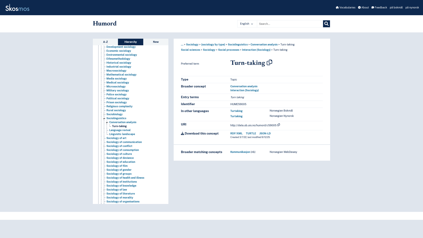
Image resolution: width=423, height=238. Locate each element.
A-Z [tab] (105, 41)
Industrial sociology (118, 66)
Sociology (192, 44)
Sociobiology (114, 114)
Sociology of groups (119, 173)
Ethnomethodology (118, 58)
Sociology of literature (120, 193)
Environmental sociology (121, 54)
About (365, 7)
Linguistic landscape (122, 134)
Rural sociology (116, 110)
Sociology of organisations (122, 201)
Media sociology (116, 78)
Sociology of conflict (119, 146)
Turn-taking (119, 126)
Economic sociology (118, 50)
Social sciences (190, 49)
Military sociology (117, 90)
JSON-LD (265, 133)
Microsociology (116, 86)
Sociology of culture (119, 154)
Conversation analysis (122, 122)
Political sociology (117, 98)
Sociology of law (116, 189)
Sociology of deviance (120, 157)
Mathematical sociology (121, 74)
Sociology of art (116, 138)
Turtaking (236, 111)
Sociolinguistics (116, 118)
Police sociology (116, 94)
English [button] (245, 23)
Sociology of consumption (122, 150)
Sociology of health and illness (125, 177)
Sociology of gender (119, 169)
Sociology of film (117, 165)
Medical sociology (117, 82)
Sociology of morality (119, 197)
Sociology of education (120, 161)
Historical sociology (118, 62)
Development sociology (121, 46)
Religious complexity (119, 106)
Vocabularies (347, 7)
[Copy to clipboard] (269, 62)
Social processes (228, 49)
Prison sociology (116, 102)
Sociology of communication (124, 142)
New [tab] (156, 41)
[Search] (326, 23)
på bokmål (396, 7)
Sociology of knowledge (121, 185)
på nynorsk (412, 7)
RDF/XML (236, 133)
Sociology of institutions (121, 181)
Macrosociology (116, 70)
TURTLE (251, 133)
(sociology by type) (213, 44)
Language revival (120, 130)
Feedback (380, 7)
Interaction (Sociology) (256, 49)
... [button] (182, 44)
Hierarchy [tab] (130, 41)
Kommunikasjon (240, 152)
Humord (105, 23)
